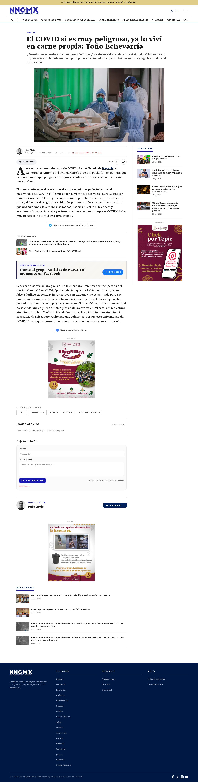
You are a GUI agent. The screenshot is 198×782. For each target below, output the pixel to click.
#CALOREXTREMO (109, 20)
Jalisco (59, 754)
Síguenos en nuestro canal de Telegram (73, 225)
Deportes (60, 760)
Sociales (59, 727)
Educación (60, 690)
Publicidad (107, 690)
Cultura (59, 679)
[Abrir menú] (185, 11)
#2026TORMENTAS (51, 20)
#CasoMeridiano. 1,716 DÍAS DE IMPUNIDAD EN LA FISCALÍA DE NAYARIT (98, 2)
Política (59, 711)
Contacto (106, 684)
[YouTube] (186, 777)
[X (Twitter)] (177, 777)
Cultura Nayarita (63, 765)
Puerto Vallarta (63, 717)
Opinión (59, 706)
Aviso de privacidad (156, 679)
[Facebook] (172, 777)
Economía (60, 684)
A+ (123, 162)
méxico (54, 412)
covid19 (67, 412)
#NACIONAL (173, 20)
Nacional (60, 743)
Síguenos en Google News (73, 330)
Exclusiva (60, 695)
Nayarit (32, 32)
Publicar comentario (32, 480)
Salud (58, 722)
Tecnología (61, 733)
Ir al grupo (115, 272)
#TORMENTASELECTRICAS (80, 20)
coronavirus (37, 412)
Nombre (22, 449)
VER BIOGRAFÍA (113, 505)
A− (117, 162)
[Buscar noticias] (13, 20)
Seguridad (60, 749)
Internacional (62, 701)
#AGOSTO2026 (29, 20)
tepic (21, 412)
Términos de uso (155, 684)
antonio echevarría (88, 412)
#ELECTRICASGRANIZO (135, 20)
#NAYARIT (157, 20)
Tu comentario (25, 459)
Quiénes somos (108, 679)
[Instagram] (182, 777)
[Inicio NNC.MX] (24, 11)
